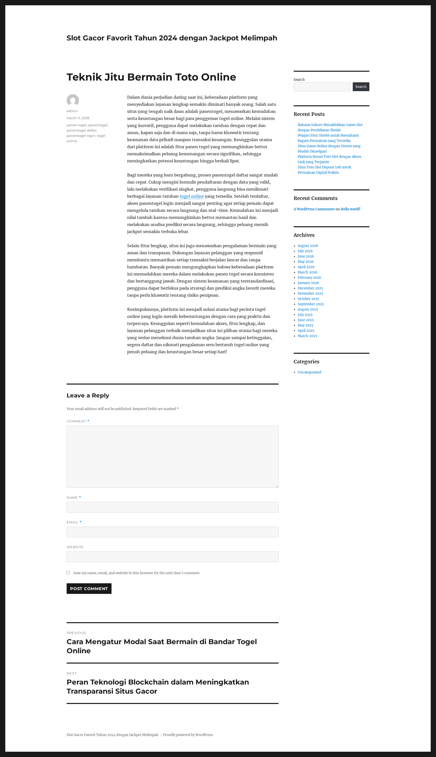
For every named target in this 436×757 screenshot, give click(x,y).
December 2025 (310, 288)
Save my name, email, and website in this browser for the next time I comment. (136, 573)
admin (72, 111)
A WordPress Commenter (314, 209)
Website (75, 547)
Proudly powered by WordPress (188, 735)
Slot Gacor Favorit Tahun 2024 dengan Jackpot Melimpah (172, 38)
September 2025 (311, 304)
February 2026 (309, 277)
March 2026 (307, 272)
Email (74, 522)
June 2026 (306, 256)
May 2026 (306, 262)
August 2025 (308, 309)
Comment (78, 421)
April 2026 (306, 267)
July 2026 (305, 251)
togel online (192, 196)
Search (299, 80)
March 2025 (307, 336)
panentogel (98, 125)
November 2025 (310, 293)
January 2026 (308, 283)
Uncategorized (309, 372)
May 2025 (305, 325)
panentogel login (81, 136)
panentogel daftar (82, 130)
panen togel (77, 125)
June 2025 (306, 320)
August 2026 (308, 246)
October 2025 (308, 299)
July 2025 (305, 315)
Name (74, 497)
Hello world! (351, 209)
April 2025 (306, 331)
